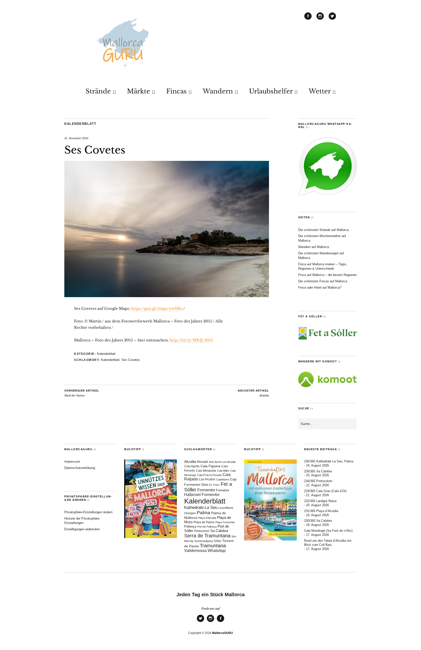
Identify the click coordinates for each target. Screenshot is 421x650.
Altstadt (202, 462)
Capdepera (222, 479)
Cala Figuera (210, 466)
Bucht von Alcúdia (225, 461)
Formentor (206, 490)
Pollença (190, 526)
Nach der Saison (81, 393)
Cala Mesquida (206, 470)
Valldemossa (195, 551)
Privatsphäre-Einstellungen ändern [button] (88, 512)
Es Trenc (214, 484)
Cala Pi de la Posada (209, 475)
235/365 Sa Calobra (318, 471)
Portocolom (201, 531)
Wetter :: (322, 91)
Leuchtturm (225, 508)
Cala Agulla (192, 466)
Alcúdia (253, 393)
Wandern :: (220, 91)
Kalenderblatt (80, 124)
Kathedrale (194, 507)
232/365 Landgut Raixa (320, 501)
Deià (204, 484)
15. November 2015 (76, 138)
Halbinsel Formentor (202, 495)
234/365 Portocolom (318, 481)
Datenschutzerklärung (79, 468)
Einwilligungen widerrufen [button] (82, 529)
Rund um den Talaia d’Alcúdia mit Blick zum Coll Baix (327, 543)
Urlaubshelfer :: (273, 91)
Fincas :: (179, 91)
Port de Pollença (207, 526)
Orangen (190, 513)
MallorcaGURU (222, 633)
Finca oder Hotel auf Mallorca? (319, 287)
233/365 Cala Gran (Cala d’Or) (325, 491)
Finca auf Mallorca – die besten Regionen (327, 275)
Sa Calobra (219, 531)
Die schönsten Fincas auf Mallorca (322, 281)
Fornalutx (222, 490)
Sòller (217, 541)
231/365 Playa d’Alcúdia (321, 511)
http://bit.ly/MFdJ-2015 (191, 340)
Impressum (72, 461)
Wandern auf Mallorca (313, 247)
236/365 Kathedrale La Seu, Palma (328, 461)
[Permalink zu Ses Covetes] (166, 295)
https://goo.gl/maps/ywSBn (156, 308)
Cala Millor (223, 470)
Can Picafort (207, 479)
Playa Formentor (225, 522)
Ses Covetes (131, 360)
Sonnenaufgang (203, 541)
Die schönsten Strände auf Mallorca (323, 230)
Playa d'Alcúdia (207, 517)
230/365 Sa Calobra (318, 520)
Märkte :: (141, 91)
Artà (211, 461)
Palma (203, 512)
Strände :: (101, 91)
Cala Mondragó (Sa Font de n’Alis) (328, 530)
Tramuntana (213, 545)
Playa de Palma (203, 522)
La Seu (211, 507)
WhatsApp (217, 551)
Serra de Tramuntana (207, 535)
